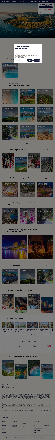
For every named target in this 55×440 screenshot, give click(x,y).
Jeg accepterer (37, 60)
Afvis (30, 60)
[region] (28, 53)
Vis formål (18, 60)
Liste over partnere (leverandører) (19, 57)
